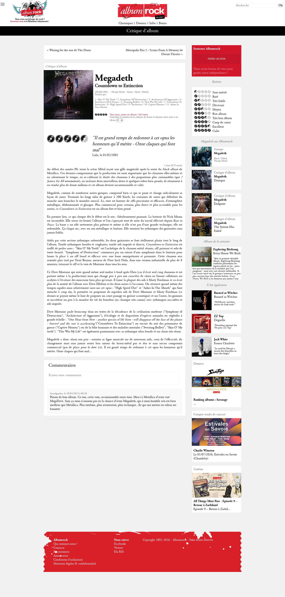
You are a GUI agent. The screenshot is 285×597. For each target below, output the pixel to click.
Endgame (219, 204)
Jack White (221, 339)
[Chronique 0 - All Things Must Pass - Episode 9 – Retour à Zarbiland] (216, 488)
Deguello (219, 320)
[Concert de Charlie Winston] (216, 445)
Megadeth (114, 78)
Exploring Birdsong (225, 249)
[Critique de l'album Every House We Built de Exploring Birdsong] (202, 266)
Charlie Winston (203, 450)
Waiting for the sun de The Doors (70, 50)
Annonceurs (60, 556)
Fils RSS (119, 552)
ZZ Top (218, 316)
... (194, 404)
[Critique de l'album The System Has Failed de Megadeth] (202, 235)
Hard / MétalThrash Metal (220, 160)
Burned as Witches (226, 293)
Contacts (58, 548)
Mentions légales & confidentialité (74, 564)
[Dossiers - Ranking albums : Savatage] (216, 394)
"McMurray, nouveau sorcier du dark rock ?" (225, 303)
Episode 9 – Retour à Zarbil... (211, 509)
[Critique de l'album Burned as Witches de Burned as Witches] (202, 309)
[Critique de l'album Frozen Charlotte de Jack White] (202, 356)
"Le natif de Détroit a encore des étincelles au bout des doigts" (225, 351)
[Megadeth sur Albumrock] (202, 166)
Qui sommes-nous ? (65, 544)
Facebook (120, 544)
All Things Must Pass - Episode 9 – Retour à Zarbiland (215, 503)
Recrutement (61, 552)
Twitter (118, 548)
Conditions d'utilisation (68, 560)
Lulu (95, 155)
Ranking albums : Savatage (210, 400)
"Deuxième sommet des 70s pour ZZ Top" (225, 326)
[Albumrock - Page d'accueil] (142, 18)
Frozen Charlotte (224, 343)
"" (216, 272)
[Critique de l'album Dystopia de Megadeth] (202, 189)
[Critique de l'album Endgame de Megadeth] (202, 212)
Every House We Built (227, 253)
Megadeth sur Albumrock (216, 141)
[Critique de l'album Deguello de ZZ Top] (202, 333)
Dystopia (219, 181)
